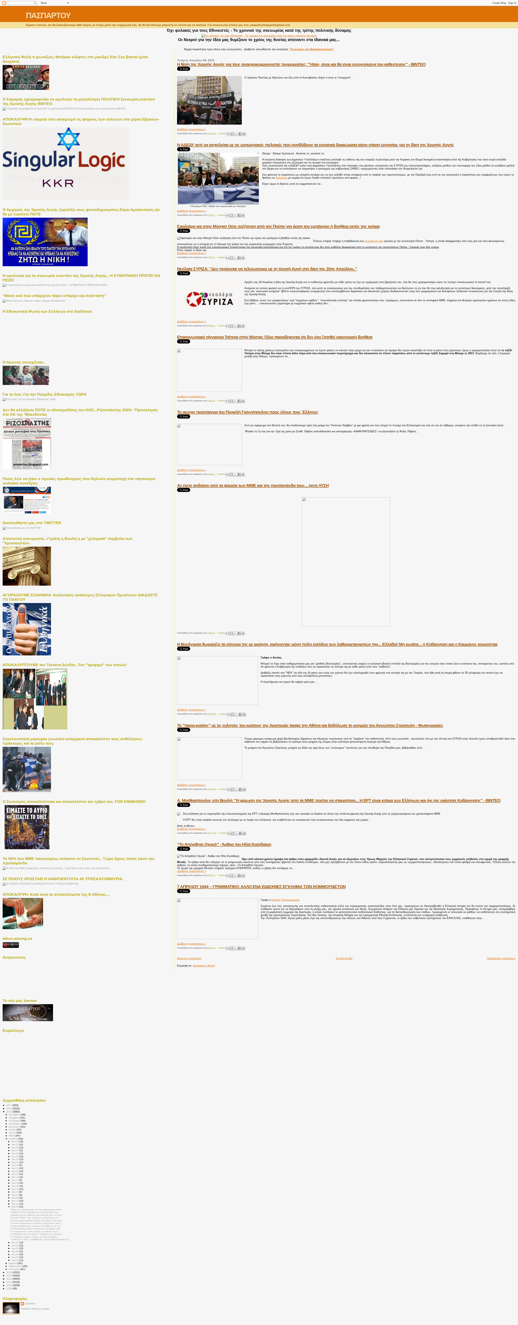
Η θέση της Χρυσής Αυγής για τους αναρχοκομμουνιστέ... (37, 1209)
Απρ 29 (15, 1144)
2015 (9, 1111)
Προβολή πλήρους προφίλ (35, 1308)
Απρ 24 (15, 1159)
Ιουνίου (12, 1132)
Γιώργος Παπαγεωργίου (285, 899)
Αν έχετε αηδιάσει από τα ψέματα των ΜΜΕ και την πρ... (36, 1226)
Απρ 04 (15, 1251)
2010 (9, 1285)
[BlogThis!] (232, 134)
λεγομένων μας (374, 241)
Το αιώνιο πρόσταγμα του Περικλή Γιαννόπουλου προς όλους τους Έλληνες (247, 412)
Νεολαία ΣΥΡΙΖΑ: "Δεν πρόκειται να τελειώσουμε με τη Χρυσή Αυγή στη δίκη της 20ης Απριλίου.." (267, 268)
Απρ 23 (15, 1162)
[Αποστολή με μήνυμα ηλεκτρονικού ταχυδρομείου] (229, 134)
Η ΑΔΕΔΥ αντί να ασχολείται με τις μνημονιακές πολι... (35, 1212)
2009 (9, 1288)
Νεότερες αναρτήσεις (189, 958)
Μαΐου (12, 1135)
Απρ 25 (15, 1156)
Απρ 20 (15, 1171)
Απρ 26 (15, 1153)
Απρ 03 (15, 1254)
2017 (9, 1105)
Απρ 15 (15, 1186)
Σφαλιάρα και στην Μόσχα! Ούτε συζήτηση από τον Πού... (37, 1215)
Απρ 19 (15, 1174)
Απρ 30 (15, 1141)
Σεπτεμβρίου (15, 1124)
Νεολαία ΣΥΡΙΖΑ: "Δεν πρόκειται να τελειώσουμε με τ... (35, 1218)
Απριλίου (13, 1138)
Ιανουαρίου (14, 1269)
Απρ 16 (15, 1183)
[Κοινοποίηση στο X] (236, 134)
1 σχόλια (221, 325)
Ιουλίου (12, 1129)
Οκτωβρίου (14, 1120)
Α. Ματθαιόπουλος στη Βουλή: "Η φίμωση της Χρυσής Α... (37, 1234)
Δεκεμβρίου (14, 1114)
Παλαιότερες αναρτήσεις (501, 958)
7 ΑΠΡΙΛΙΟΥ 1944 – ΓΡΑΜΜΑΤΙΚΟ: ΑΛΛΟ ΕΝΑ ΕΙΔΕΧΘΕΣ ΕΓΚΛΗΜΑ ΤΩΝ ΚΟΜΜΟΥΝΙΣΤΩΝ (261, 886)
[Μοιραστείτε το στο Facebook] (240, 134)
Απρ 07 (15, 1242)
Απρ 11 (15, 1198)
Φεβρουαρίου (15, 1266)
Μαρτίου (13, 1263)
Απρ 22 (15, 1165)
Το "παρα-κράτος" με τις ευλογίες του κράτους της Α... (35, 1231)
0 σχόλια (222, 133)
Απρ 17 (15, 1180)
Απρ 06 (15, 1245)
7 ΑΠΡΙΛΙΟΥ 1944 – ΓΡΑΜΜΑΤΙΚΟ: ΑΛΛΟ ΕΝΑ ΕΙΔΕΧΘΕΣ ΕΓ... (41, 1239)
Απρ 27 (15, 1150)
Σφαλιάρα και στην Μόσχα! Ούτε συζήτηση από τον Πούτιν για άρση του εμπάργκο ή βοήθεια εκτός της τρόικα (278, 226)
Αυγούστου (14, 1127)
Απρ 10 (15, 1201)
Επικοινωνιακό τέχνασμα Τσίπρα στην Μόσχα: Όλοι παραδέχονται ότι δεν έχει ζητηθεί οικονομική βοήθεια (274, 337)
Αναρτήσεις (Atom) (204, 965)
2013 (9, 1275)
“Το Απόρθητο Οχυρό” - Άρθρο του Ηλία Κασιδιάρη (224, 844)
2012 (9, 1278)
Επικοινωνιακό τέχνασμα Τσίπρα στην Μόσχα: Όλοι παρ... (37, 1220)
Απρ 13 (15, 1192)
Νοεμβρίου (14, 1117)
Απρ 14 (15, 1189)
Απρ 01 (15, 1260)
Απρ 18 (15, 1177)
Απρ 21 (15, 1168)
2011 (9, 1282)
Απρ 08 (15, 1206)
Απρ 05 (15, 1248)
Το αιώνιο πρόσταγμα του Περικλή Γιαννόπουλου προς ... (37, 1223)
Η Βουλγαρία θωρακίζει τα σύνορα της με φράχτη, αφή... (36, 1228)
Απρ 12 (15, 1195)
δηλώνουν (282, 177)
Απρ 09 (15, 1204)
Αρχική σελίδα (344, 958)
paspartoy (30, 1303)
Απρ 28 (15, 1147)
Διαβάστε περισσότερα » (191, 129)
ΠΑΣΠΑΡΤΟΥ (48, 15)
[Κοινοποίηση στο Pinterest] (244, 134)
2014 (9, 1272)
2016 (9, 1108)
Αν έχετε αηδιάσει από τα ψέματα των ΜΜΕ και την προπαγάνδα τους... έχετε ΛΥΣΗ (253, 485)
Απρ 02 (15, 1257)
